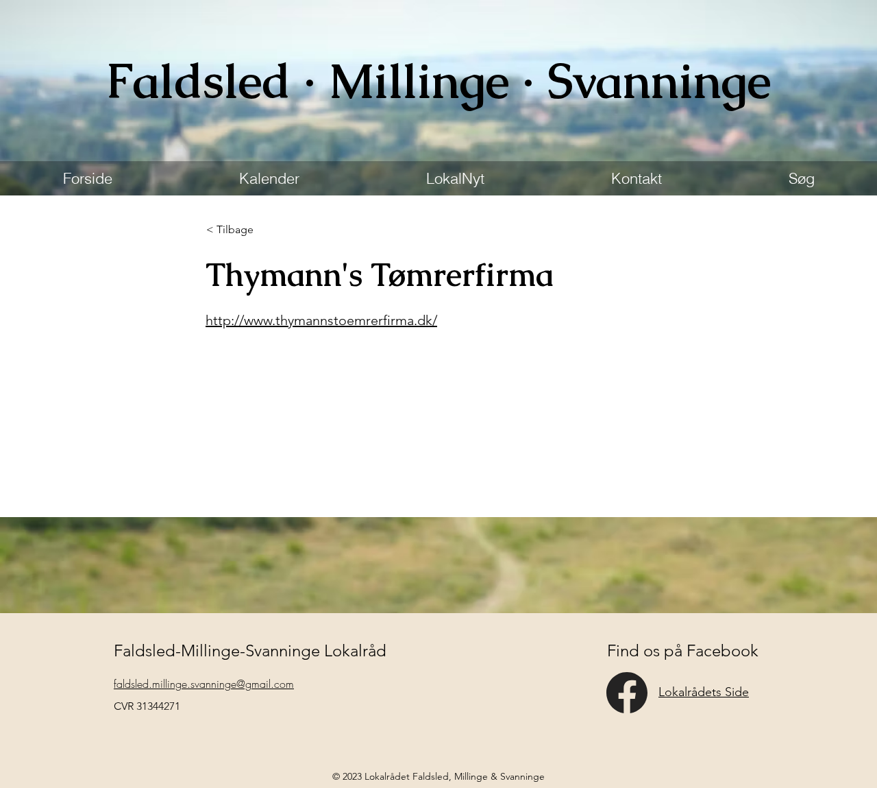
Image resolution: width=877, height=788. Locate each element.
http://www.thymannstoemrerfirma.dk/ (321, 320)
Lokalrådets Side (703, 692)
